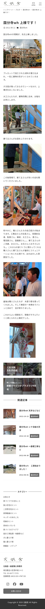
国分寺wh (23, 27)
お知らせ (6, 497)
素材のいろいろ (9, 525)
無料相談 (33, 5)
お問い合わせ (16, 591)
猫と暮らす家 (8, 542)
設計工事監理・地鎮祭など (13, 533)
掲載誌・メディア (10, 546)
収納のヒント (8, 521)
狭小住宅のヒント (10, 505)
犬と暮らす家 (8, 537)
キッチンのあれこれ (11, 517)
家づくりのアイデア (11, 529)
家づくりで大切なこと (11, 501)
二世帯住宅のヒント (11, 509)
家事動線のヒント (10, 513)
